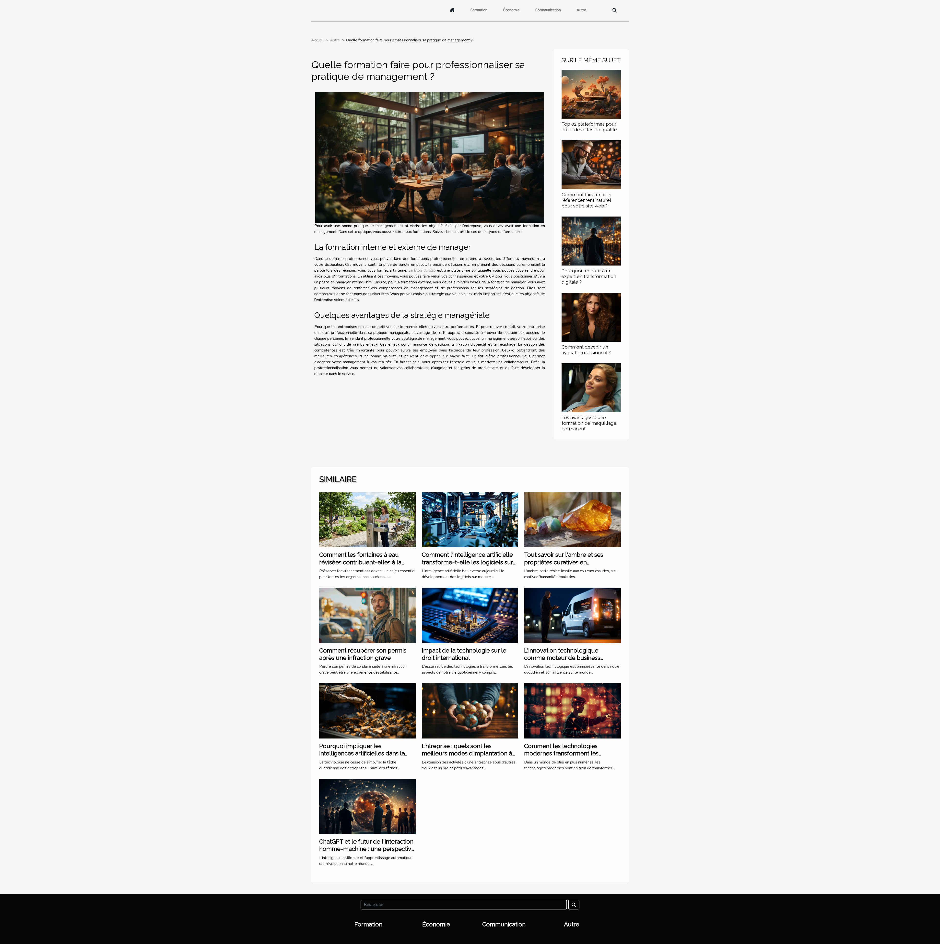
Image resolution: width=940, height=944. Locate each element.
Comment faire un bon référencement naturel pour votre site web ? (586, 200)
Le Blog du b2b (422, 270)
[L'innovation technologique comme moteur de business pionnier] (572, 615)
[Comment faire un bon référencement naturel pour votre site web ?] (591, 164)
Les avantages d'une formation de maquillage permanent (589, 423)
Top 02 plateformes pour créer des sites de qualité (589, 126)
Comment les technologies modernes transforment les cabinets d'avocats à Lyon (561, 753)
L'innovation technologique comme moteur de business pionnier (562, 658)
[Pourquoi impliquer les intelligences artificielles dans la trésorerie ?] (367, 710)
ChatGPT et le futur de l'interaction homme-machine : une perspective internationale (367, 849)
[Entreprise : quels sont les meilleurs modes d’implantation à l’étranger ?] (470, 710)
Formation (478, 10)
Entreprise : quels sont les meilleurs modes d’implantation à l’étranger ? (467, 753)
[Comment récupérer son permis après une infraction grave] (367, 615)
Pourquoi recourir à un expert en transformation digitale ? (589, 276)
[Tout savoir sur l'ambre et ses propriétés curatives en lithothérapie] (572, 519)
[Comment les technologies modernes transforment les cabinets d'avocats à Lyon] (572, 710)
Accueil (317, 40)
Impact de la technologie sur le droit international (464, 654)
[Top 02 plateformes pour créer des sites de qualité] (591, 94)
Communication (548, 10)
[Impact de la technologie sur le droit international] (470, 615)
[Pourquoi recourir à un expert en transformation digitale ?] (591, 240)
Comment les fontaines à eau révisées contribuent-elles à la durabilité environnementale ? (360, 562)
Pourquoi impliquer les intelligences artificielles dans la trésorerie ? (362, 753)
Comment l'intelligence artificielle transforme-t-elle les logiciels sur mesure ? (467, 562)
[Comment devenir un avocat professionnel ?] (591, 317)
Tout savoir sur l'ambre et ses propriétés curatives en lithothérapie (563, 562)
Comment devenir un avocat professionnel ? (586, 349)
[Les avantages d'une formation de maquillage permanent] (591, 387)
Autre (581, 10)
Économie (511, 10)
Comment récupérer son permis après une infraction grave (362, 654)
